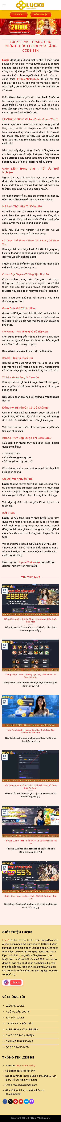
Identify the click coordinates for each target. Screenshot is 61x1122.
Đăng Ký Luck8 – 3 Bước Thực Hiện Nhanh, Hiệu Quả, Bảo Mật (30, 620)
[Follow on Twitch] (31, 1101)
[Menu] (4, 5)
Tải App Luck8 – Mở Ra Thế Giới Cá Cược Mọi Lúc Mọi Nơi (30, 842)
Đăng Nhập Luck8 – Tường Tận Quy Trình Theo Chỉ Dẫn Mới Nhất (30, 675)
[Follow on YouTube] (21, 1101)
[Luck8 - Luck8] (30, 5)
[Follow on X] (10, 1101)
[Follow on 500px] (26, 1101)
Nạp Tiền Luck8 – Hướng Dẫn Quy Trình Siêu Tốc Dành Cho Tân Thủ (30, 731)
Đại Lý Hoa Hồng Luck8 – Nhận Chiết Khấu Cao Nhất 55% (30, 897)
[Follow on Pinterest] (15, 1101)
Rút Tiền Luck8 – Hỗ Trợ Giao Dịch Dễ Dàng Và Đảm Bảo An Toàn (31, 786)
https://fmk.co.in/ (26, 1065)
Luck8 (5, 940)
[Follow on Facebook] (5, 1101)
